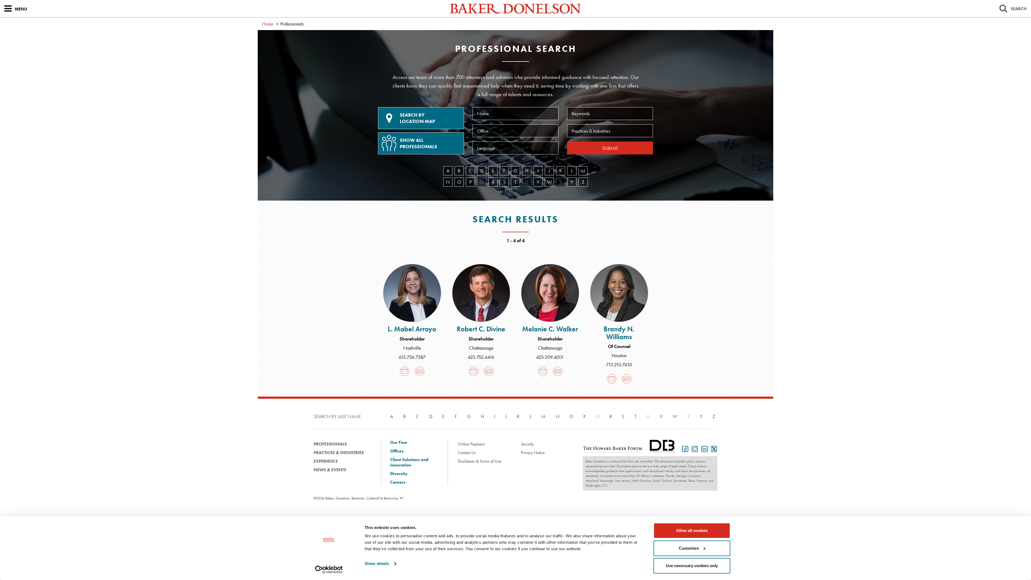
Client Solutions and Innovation (409, 462)
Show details (377, 563)
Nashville (412, 348)
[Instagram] (693, 448)
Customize (689, 548)
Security (527, 444)
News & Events (330, 470)
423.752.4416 (481, 357)
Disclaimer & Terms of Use (479, 461)
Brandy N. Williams (619, 332)
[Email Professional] (404, 371)
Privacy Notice (533, 452)
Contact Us (467, 452)
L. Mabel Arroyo (412, 329)
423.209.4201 (550, 357)
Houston (619, 355)
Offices (397, 451)
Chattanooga (481, 348)
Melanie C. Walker (550, 329)
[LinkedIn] (703, 448)
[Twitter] (713, 448)
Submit (610, 148)
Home (267, 24)
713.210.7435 (619, 364)
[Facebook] (684, 448)
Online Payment (471, 444)
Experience (326, 461)
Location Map (417, 118)
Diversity (398, 473)
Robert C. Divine (481, 329)
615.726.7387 (412, 357)
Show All (418, 143)
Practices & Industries (339, 452)
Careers (397, 482)
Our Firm (398, 442)
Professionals (330, 444)
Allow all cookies (692, 530)
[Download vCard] (419, 371)
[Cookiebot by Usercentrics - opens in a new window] (329, 570)
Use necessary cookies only (692, 565)
